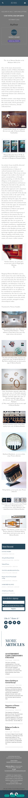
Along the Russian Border (8, 558)
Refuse (13, 795)
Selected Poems (5, 564)
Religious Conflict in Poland (12, 728)
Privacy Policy (14, 760)
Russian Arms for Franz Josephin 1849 (9, 577)
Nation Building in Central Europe (11, 682)
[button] (3, 3)
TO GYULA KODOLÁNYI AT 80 (10, 570)
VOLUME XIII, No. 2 (7, 11)
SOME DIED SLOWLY (8, 585)
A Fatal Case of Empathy (7, 591)
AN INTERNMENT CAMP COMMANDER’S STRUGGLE (14, 656)
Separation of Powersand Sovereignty (12, 707)
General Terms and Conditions (14, 762)
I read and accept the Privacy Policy (13, 605)
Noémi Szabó (14, 37)
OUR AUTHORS (6, 552)
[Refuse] (25, 792)
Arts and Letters (20, 11)
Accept (7, 795)
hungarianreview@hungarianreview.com (15, 770)
